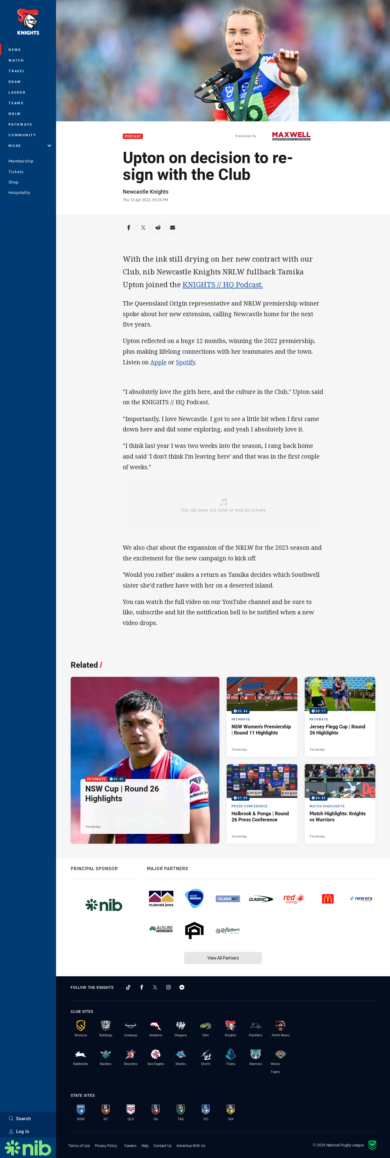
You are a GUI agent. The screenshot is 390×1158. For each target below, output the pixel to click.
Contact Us (163, 1145)
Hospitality (19, 192)
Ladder (17, 92)
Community (23, 135)
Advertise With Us (190, 1145)
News (15, 49)
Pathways (21, 124)
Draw (15, 81)
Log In (23, 1131)
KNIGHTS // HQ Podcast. (223, 284)
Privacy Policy (106, 1145)
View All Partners (223, 958)
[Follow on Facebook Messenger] (181, 987)
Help (145, 1145)
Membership (21, 161)
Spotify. (186, 362)
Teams (16, 103)
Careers (130, 1145)
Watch (16, 60)
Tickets (16, 171)
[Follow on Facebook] (141, 987)
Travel (17, 71)
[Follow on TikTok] (128, 987)
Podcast (133, 136)
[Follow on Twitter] (155, 987)
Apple (158, 362)
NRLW (15, 113)
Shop (14, 182)
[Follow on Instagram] (168, 987)
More (15, 145)
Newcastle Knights (145, 191)
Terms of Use (79, 1145)
